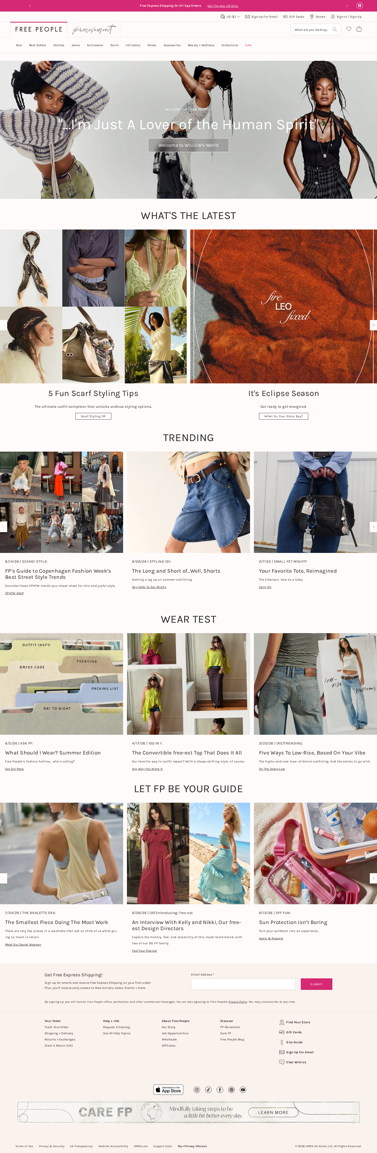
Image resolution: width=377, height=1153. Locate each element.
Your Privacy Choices (192, 1146)
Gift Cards (294, 1032)
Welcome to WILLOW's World (188, 145)
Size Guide (294, 1042)
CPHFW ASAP (14, 593)
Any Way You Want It (147, 769)
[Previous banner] (30, 6)
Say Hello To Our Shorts (149, 587)
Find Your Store (298, 1022)
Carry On (265, 587)
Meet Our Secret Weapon (23, 944)
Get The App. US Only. (54, 6)
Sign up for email (300, 1052)
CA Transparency (81, 1146)
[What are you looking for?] (335, 29)
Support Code (162, 1146)
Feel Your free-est (144, 950)
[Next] (372, 325)
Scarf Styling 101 (93, 416)
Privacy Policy (238, 1001)
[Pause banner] (359, 6)
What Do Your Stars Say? (283, 416)
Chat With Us (296, 1062)
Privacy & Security (51, 1146)
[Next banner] (347, 6)
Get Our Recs (14, 769)
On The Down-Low (272, 769)
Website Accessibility (113, 1146)
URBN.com (141, 1146)
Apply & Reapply (271, 938)
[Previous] (4, 325)
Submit (316, 984)
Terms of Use (24, 1146)
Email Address (202, 974)
